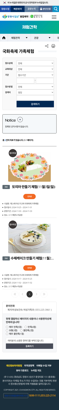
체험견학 (15, 37)
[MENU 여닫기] (54, 17)
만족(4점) (32, 326)
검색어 (8, 92)
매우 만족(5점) (15, 326)
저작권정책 (29, 365)
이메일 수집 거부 (43, 365)
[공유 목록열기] (46, 46)
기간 (7, 74)
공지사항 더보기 (20, 119)
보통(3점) (13, 330)
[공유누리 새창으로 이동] (35, 16)
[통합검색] (55, 9)
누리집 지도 (36, 370)
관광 (36, 37)
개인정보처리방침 (14, 365)
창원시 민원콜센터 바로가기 (15, 395)
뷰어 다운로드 (22, 370)
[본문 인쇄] (53, 46)
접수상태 (8, 63)
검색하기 (35, 104)
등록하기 (30, 346)
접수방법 (8, 86)
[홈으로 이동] (15, 16)
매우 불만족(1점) (16, 333)
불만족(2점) (28, 330)
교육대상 (8, 69)
